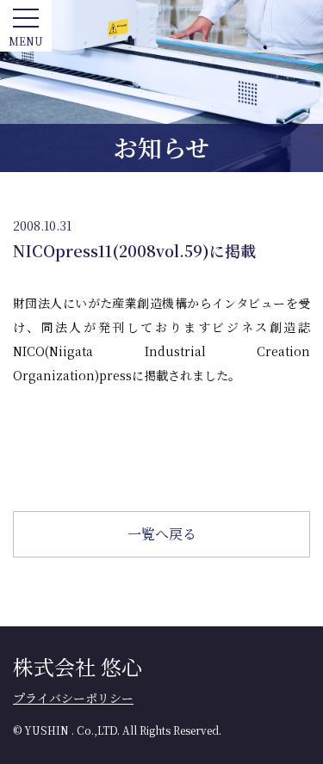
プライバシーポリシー (73, 697)
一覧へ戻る (161, 534)
